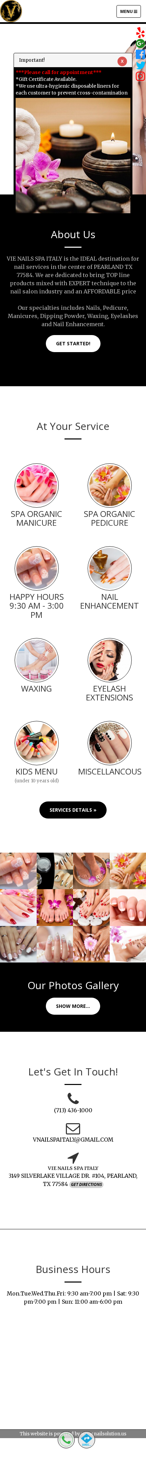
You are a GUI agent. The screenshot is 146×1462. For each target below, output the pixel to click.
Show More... (73, 1006)
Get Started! (73, 343)
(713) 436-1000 (73, 1110)
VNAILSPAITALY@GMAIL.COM (73, 1139)
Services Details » (73, 810)
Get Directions (86, 1184)
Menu (130, 13)
